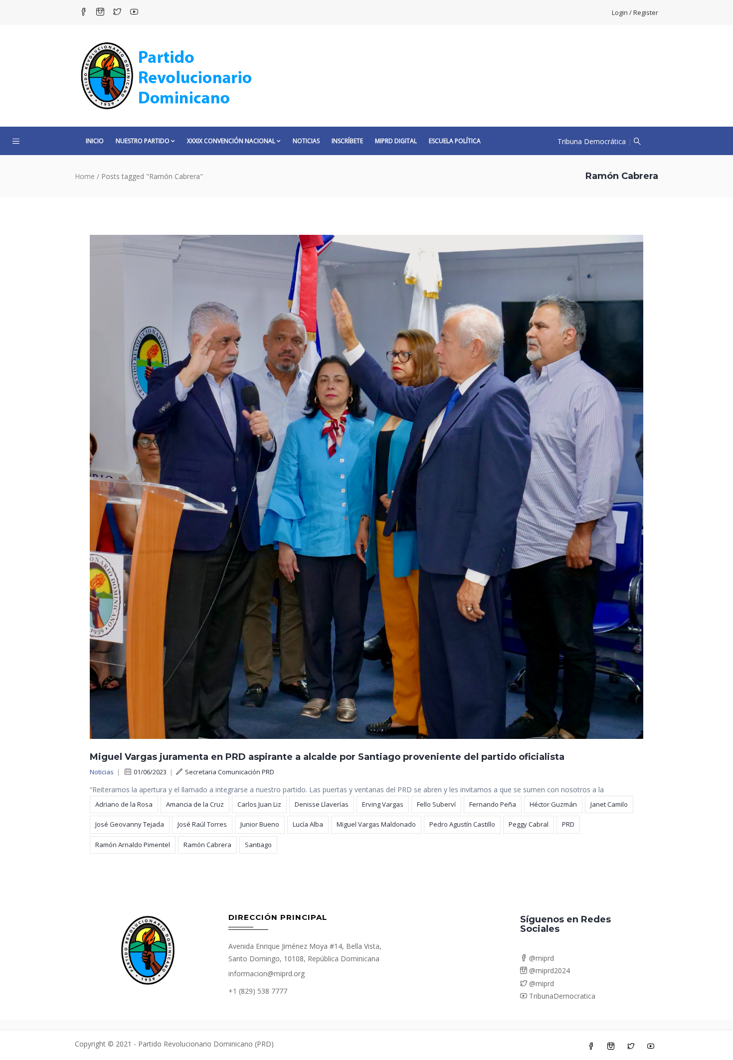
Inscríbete (347, 141)
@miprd (540, 958)
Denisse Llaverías (322, 804)
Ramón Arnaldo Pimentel (132, 844)
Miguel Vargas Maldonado (376, 824)
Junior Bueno (259, 824)
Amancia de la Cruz (195, 804)
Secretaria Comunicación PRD (229, 771)
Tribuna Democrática (591, 141)
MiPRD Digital (396, 141)
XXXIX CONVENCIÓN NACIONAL (231, 141)
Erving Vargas (382, 804)
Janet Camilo (609, 804)
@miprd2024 (548, 970)
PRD (568, 824)
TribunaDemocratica (561, 996)
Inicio (95, 141)
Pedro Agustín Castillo (462, 824)
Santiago (258, 844)
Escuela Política (455, 141)
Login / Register (635, 12)
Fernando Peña (492, 804)
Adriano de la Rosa (124, 804)
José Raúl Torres (202, 824)
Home (85, 176)
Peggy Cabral (529, 824)
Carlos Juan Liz (259, 804)
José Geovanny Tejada (129, 824)
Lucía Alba (308, 824)
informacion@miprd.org (266, 973)
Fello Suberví (436, 804)
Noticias (306, 141)
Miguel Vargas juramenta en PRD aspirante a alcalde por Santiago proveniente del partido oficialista (327, 756)
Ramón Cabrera (207, 844)
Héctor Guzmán (553, 804)
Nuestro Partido (143, 141)
